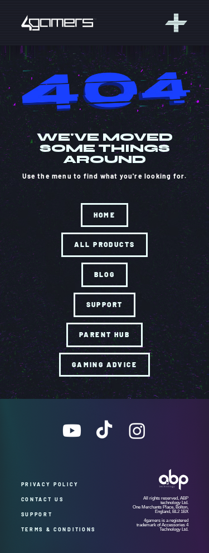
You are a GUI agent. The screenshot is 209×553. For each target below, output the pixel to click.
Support (41, 514)
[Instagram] (137, 430)
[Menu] (174, 23)
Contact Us (45, 499)
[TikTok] (104, 430)
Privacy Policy (54, 484)
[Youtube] (71, 430)
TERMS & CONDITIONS (58, 529)
